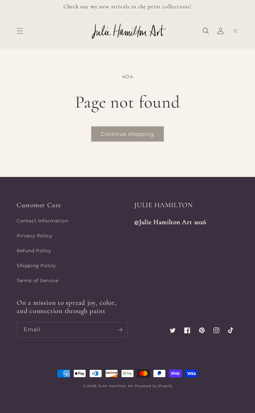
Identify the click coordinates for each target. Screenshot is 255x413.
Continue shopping (127, 134)
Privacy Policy (34, 236)
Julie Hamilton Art (116, 386)
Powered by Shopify (153, 386)
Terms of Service (37, 281)
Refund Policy (34, 251)
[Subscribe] (120, 330)
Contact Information (42, 221)
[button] (20, 31)
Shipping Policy (36, 266)
